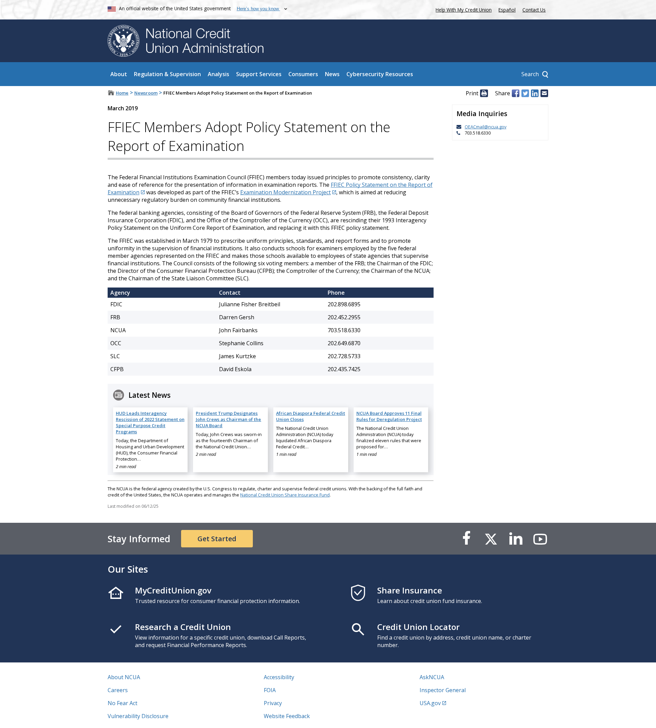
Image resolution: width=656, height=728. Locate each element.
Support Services (259, 74)
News (332, 74)
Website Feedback (287, 716)
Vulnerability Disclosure (138, 716)
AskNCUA (432, 677)
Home (122, 93)
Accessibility (279, 677)
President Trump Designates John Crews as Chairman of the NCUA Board (228, 419)
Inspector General (443, 690)
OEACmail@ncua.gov (485, 127)
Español (507, 9)
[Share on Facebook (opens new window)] (515, 93)
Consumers (303, 74)
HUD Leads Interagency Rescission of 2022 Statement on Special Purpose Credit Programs (150, 422)
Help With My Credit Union (462, 9)
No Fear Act (122, 703)
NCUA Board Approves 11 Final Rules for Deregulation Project (389, 416)
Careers (118, 690)
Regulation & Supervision (167, 74)
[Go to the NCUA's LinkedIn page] (515, 539)
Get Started (216, 538)
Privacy (273, 703)
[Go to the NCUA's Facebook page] (466, 539)
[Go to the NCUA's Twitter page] (491, 539)
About (118, 74)
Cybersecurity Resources (379, 74)
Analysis (218, 74)
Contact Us (534, 9)
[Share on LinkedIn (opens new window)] (535, 93)
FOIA (270, 690)
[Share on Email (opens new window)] (544, 93)
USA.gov (430, 703)
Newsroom (146, 93)
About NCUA (124, 677)
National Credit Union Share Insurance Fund (285, 495)
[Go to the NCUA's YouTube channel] (540, 539)
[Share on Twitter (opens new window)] (525, 93)
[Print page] (484, 93)
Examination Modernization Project (285, 192)
